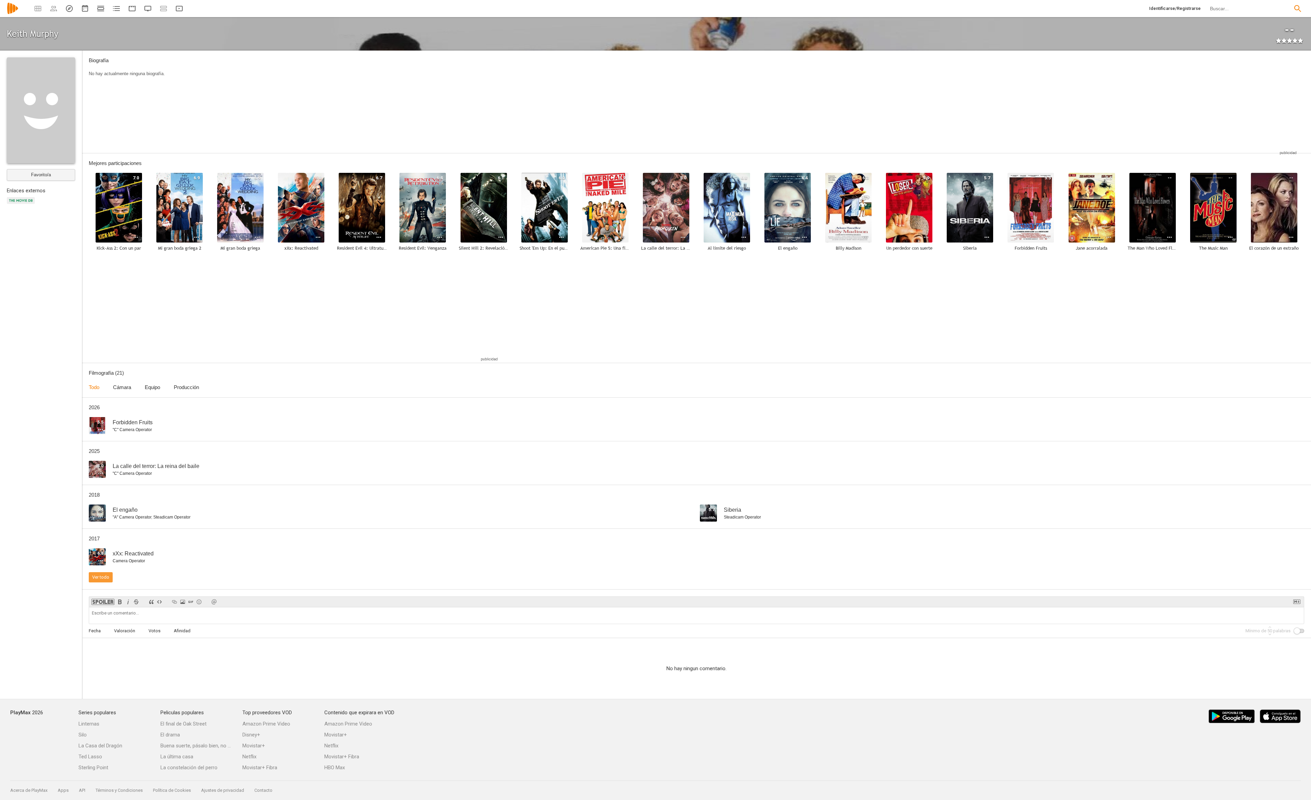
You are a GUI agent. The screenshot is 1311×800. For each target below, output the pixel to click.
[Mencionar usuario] (214, 602)
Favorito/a (41, 174)
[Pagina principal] (12, 12)
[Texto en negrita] (120, 602)
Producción (186, 387)
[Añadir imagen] (183, 602)
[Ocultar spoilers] (103, 602)
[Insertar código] (159, 602)
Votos (154, 630)
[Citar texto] (151, 602)
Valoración (124, 630)
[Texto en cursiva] (128, 602)
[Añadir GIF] (191, 602)
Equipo (152, 387)
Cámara (122, 387)
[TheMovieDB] (22, 204)
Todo (94, 387)
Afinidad (182, 630)
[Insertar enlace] (174, 602)
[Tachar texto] (136, 602)
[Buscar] (1298, 8)
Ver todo (100, 577)
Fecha (95, 630)
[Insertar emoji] (199, 602)
